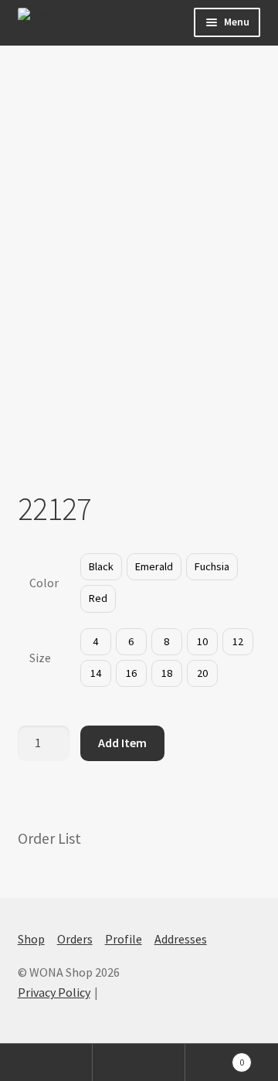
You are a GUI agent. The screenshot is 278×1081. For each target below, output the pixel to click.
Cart (214, 1056)
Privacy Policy (54, 992)
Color (44, 582)
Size (40, 657)
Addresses (180, 939)
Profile (123, 939)
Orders (75, 939)
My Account (46, 1062)
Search (139, 1062)
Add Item (122, 742)
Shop (31, 939)
